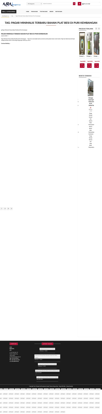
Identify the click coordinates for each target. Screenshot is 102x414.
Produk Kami (34, 11)
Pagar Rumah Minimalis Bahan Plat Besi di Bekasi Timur (47, 370)
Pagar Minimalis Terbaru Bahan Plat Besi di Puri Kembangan (24, 34)
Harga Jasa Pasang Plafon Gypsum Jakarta (89, 56)
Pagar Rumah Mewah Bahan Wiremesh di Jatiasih (47, 377)
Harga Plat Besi (62, 386)
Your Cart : (86, 3)
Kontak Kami (58, 11)
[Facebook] (2, 208)
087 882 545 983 (16, 359)
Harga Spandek (69, 386)
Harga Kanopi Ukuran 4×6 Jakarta (90, 101)
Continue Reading (5, 43)
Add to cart (82, 65)
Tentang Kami (43, 11)
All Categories (9, 11)
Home (27, 11)
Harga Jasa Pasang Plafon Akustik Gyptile (47, 364)
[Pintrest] (8, 208)
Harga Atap (55, 386)
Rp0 (89, 3)
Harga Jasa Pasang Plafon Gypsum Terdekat (82, 56)
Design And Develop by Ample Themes (44, 386)
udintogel (6, 389)
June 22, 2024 (4, 35)
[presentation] (96, 29)
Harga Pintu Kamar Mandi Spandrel (96, 56)
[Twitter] (5, 208)
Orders (51, 11)
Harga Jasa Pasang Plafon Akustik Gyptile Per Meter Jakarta (46, 356)
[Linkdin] (11, 208)
